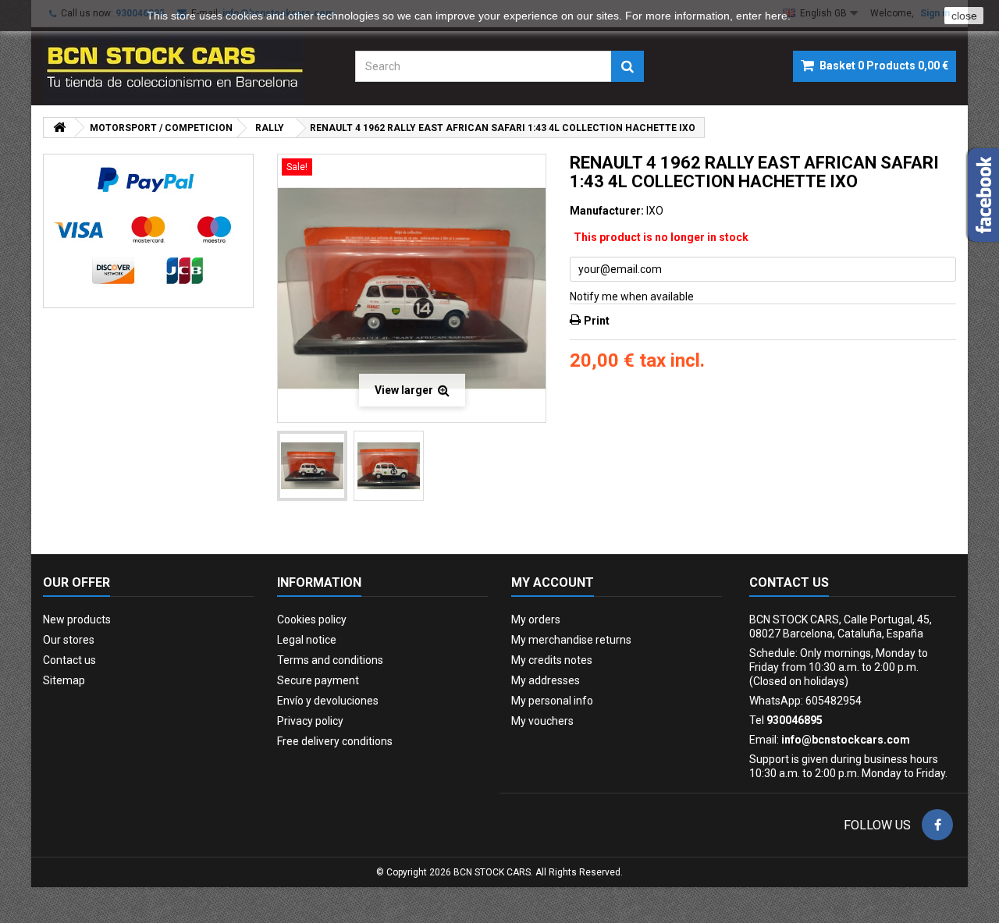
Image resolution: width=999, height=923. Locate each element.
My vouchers (542, 721)
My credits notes (551, 660)
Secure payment (318, 680)
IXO (654, 210)
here (776, 15)
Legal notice (306, 640)
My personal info (552, 700)
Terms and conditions (330, 660)
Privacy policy (310, 721)
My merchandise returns (571, 640)
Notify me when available (632, 296)
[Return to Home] (59, 127)
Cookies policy (312, 619)
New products (77, 619)
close (964, 15)
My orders (535, 619)
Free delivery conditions (335, 741)
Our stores (68, 640)
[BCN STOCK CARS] (187, 66)
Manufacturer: (607, 210)
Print (597, 320)
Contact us (69, 660)
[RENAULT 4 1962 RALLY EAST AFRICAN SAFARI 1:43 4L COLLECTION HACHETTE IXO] (312, 465)
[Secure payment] (148, 231)
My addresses (545, 680)
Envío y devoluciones (328, 700)
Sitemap (64, 680)
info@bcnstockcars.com (845, 739)
